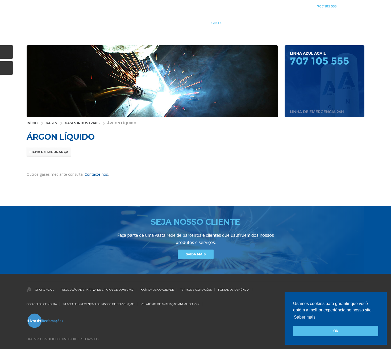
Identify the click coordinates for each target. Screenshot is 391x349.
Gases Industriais (82, 123)
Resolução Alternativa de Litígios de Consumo (96, 289)
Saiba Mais (196, 254)
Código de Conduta (42, 304)
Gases (216, 23)
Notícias (326, 23)
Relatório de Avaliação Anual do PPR (170, 304)
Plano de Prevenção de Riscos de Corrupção (98, 304)
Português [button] (355, 6)
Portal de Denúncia (233, 289)
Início (32, 123)
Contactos (353, 23)
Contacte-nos (96, 174)
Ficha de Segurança (49, 152)
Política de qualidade (157, 289)
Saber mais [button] (304, 317)
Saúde (196, 23)
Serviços (239, 23)
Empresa (265, 23)
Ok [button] (335, 331)
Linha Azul (318, 6)
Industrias (172, 23)
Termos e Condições (196, 289)
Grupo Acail (44, 289)
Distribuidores (296, 23)
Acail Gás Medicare (274, 6)
